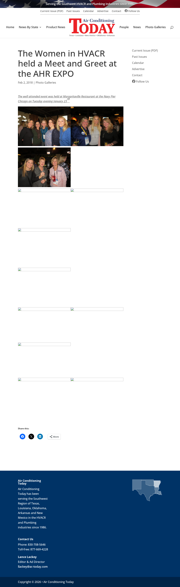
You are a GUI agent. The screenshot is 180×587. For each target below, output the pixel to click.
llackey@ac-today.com (33, 567)
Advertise (102, 11)
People (124, 27)
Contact (116, 11)
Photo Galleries (155, 27)
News (137, 27)
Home (10, 27)
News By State (28, 27)
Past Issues (73, 11)
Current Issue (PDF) (51, 11)
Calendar (88, 11)
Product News (55, 27)
